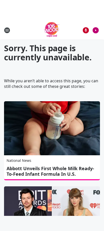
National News (19, 160)
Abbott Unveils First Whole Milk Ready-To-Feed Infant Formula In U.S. (50, 171)
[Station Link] (52, 30)
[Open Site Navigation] (7, 30)
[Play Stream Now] (96, 30)
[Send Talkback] (86, 30)
